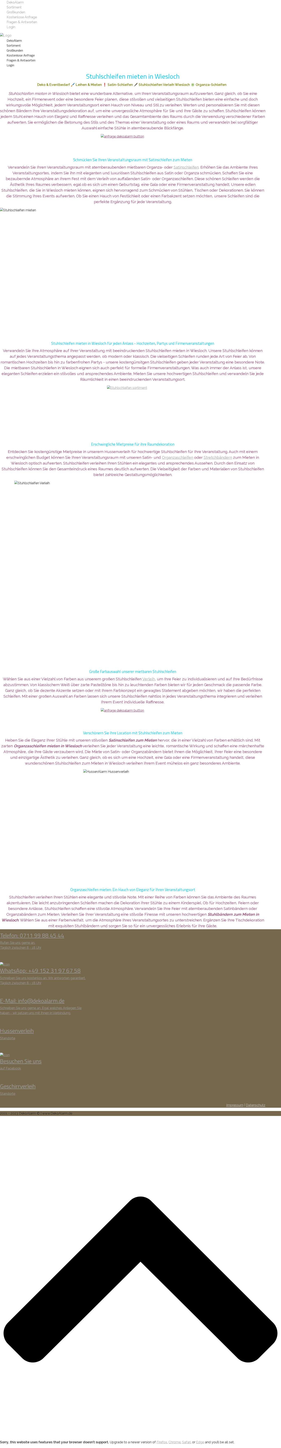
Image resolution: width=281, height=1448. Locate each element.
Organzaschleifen (177, 457)
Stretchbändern (218, 457)
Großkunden (16, 12)
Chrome (174, 1442)
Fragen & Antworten (22, 22)
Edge (200, 1442)
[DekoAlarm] (6, 35)
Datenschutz (255, 1105)
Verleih (148, 679)
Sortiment (14, 7)
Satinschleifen (186, 167)
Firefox (162, 1442)
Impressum (234, 1105)
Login (11, 27)
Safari (186, 1442)
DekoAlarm (15, 2)
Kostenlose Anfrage (22, 17)
